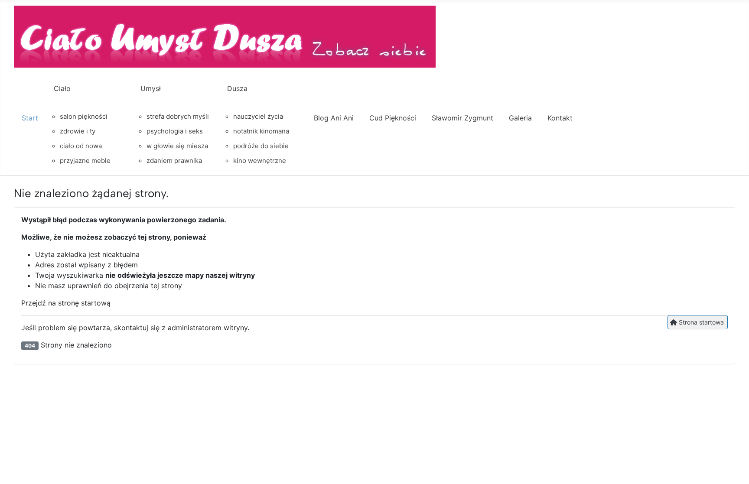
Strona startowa (700, 322)
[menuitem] (30, 126)
